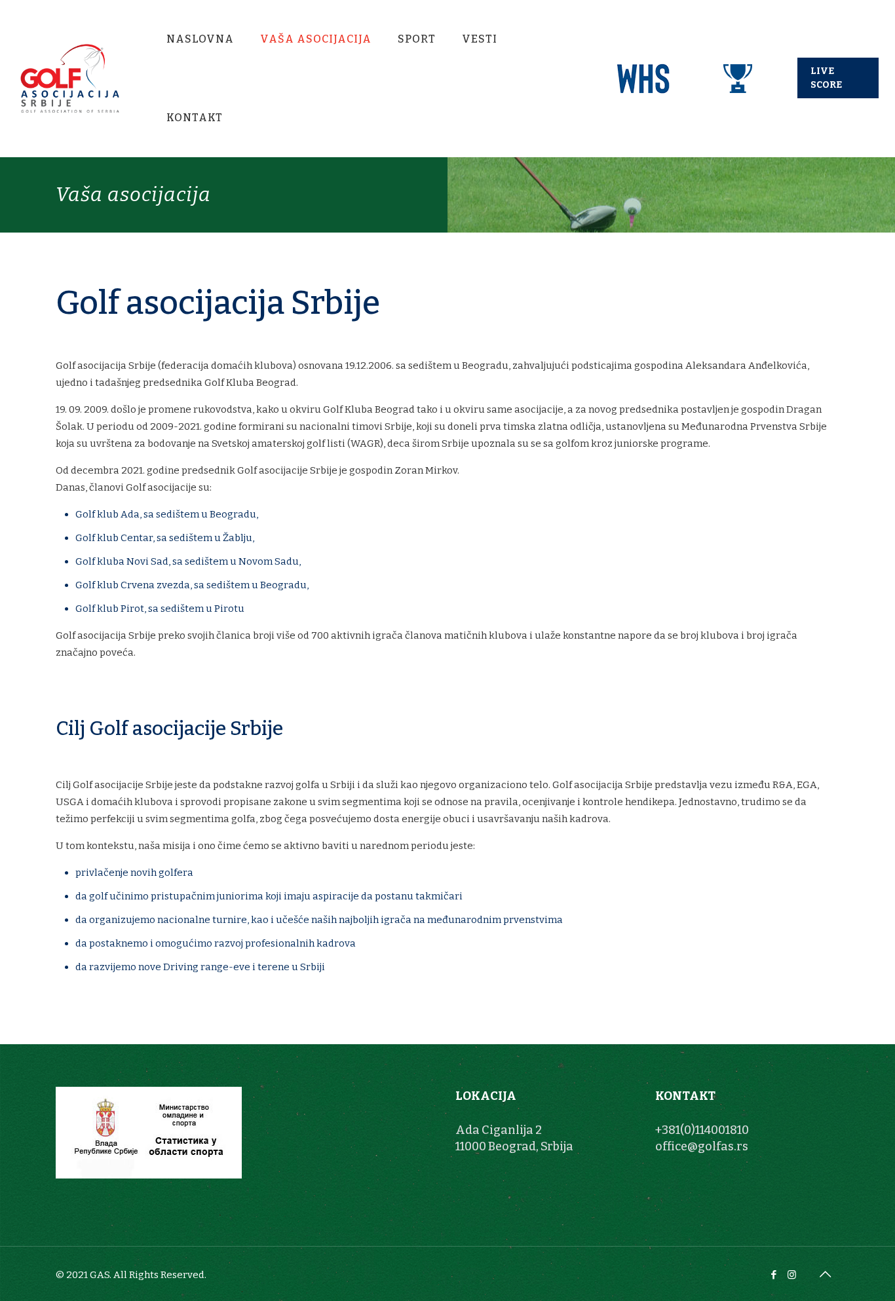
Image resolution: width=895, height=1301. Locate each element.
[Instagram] (792, 1275)
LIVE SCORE (826, 78)
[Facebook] (774, 1275)
